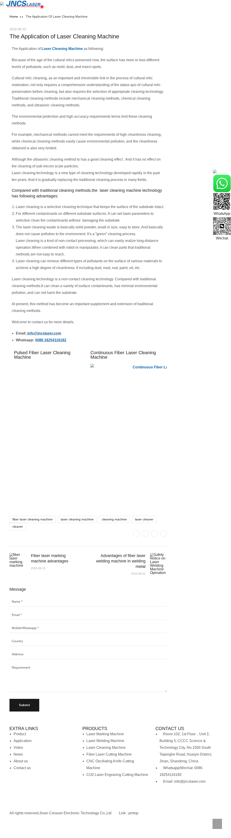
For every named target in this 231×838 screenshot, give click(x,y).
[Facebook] (145, 533)
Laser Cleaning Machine (62, 49)
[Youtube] (185, 795)
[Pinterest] (154, 533)
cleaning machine (114, 519)
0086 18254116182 (50, 340)
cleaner (17, 526)
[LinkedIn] (163, 533)
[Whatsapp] (161, 795)
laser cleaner (144, 519)
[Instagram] (197, 795)
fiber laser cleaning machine (32, 519)
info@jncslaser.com (44, 333)
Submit (24, 705)
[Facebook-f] (26, 827)
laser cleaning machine (77, 519)
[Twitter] (136, 533)
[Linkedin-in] (38, 827)
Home (13, 16)
